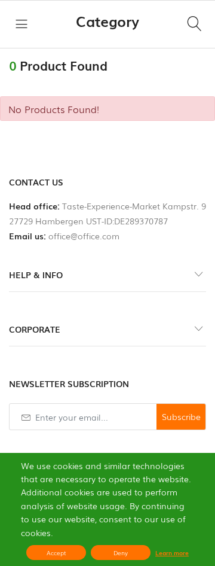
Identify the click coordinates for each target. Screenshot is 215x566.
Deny (120, 552)
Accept (56, 552)
